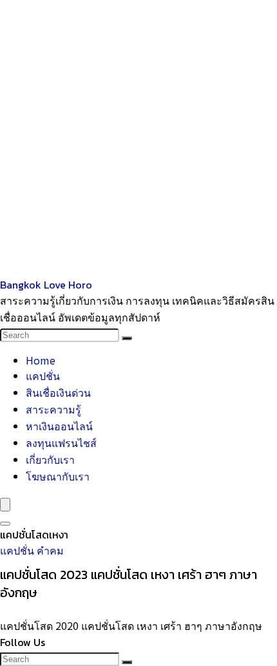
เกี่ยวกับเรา (50, 459)
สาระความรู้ (53, 409)
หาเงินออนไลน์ (59, 425)
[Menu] (5, 504)
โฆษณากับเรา (58, 476)
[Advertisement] (138, 138)
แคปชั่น (43, 375)
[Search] (127, 338)
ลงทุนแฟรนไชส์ (61, 442)
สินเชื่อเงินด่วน (58, 392)
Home (40, 360)
